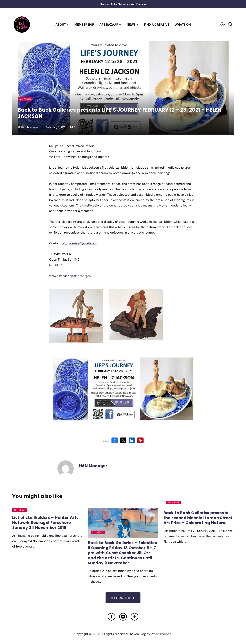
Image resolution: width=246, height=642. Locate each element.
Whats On (183, 25)
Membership (84, 25)
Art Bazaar (108, 25)
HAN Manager (29, 127)
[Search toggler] (230, 24)
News (131, 25)
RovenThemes (161, 634)
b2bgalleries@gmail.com (79, 243)
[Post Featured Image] (123, 523)
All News (25, 98)
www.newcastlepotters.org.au (70, 276)
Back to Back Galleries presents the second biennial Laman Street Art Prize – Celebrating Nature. (198, 518)
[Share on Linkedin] (132, 440)
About (60, 25)
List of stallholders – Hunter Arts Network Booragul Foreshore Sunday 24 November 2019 (45, 522)
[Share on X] (123, 440)
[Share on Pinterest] (140, 440)
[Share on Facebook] (114, 440)
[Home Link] (21, 24)
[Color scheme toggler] (222, 24)
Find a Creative (156, 25)
